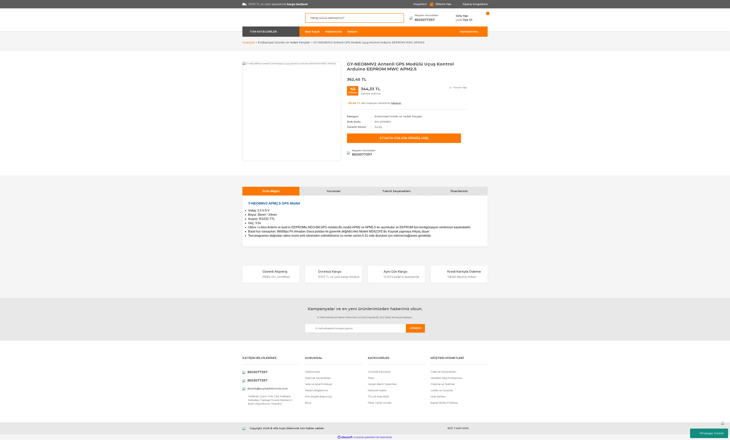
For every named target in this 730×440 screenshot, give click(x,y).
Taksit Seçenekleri (396, 191)
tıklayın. (396, 103)
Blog (308, 402)
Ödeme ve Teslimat (443, 384)
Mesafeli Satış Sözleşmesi (446, 377)
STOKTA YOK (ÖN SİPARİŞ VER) (404, 138)
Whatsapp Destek (712, 433)
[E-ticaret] (364, 437)
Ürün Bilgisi (270, 191)
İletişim (352, 31)
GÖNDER (415, 328)
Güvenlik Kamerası (379, 371)
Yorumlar (334, 191)
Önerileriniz (459, 191)
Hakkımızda (333, 31)
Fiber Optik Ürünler (380, 402)
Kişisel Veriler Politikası (444, 402)
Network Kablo (377, 390)
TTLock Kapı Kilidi (378, 396)
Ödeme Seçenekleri (443, 371)
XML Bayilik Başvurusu (318, 396)
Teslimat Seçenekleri (318, 377)
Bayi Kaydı (312, 31)
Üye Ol (467, 20)
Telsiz (371, 377)
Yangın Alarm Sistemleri (382, 384)
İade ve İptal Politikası (318, 384)
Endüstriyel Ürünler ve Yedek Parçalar (398, 116)
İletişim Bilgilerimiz (316, 390)
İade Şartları (438, 396)
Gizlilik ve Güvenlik (442, 390)
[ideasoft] (345, 437)
